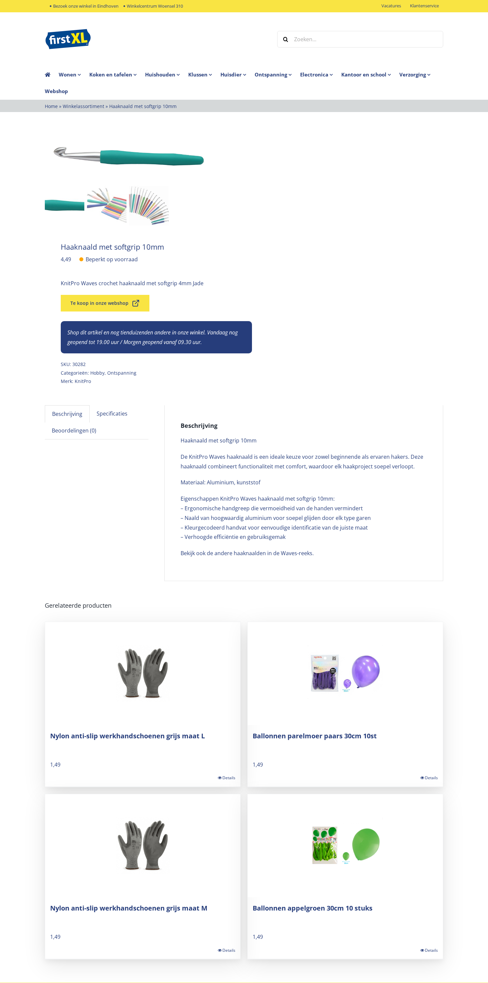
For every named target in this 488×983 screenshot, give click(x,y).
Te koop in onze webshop (99, 303)
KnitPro (83, 381)
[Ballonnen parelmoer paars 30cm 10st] (345, 673)
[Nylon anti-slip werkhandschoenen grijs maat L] (142, 673)
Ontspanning (121, 373)
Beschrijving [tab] (67, 414)
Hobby (97, 373)
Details (228, 778)
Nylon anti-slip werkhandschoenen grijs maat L (127, 735)
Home (51, 106)
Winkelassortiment (83, 106)
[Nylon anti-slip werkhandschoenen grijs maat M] (142, 845)
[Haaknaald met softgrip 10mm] (128, 158)
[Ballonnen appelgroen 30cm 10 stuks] (345, 845)
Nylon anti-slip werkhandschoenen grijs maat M (128, 908)
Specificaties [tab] (112, 413)
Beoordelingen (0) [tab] (74, 430)
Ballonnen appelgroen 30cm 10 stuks (312, 908)
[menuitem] (74, 74)
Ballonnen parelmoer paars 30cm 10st (315, 735)
